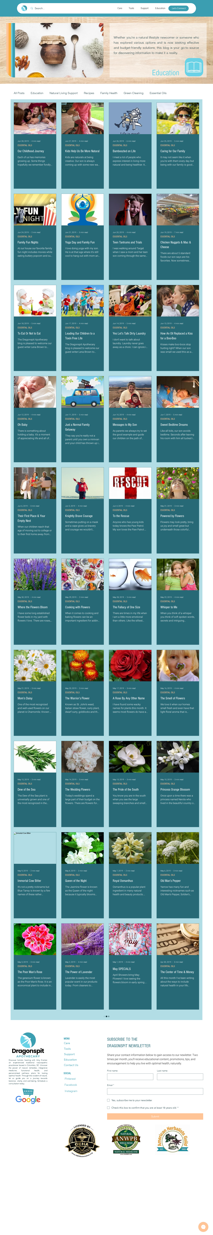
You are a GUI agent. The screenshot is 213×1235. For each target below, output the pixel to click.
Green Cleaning (133, 93)
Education (37, 93)
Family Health (108, 93)
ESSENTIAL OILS (25, 145)
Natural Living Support (64, 93)
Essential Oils (158, 93)
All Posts (19, 93)
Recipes (89, 93)
